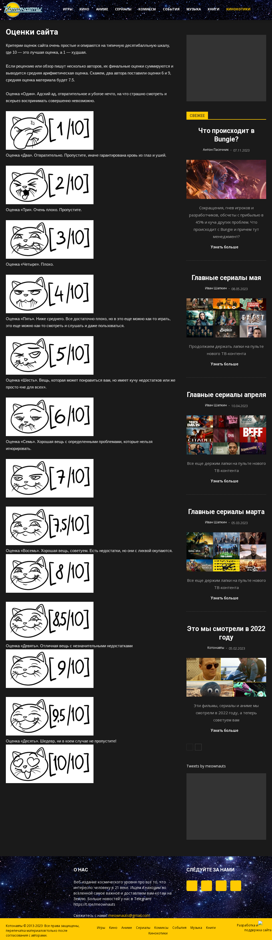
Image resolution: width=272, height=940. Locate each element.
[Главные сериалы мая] (226, 317)
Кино (84, 9)
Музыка (193, 9)
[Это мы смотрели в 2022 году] (226, 677)
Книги (213, 9)
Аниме (102, 9)
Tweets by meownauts (206, 765)
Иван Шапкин (216, 288)
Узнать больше (224, 247)
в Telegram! (141, 898)
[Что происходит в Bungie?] (226, 179)
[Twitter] (206, 885)
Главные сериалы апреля (226, 395)
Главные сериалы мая (226, 278)
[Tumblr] (191, 885)
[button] (257, 10)
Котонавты (215, 647)
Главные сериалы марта (226, 512)
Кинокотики (238, 9)
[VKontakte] (221, 885)
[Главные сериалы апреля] (226, 434)
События (171, 9)
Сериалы (123, 9)
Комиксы (147, 9)
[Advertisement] (226, 68)
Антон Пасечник (216, 149)
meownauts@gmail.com (129, 915)
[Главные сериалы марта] (226, 551)
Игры (68, 9)
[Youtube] (235, 885)
